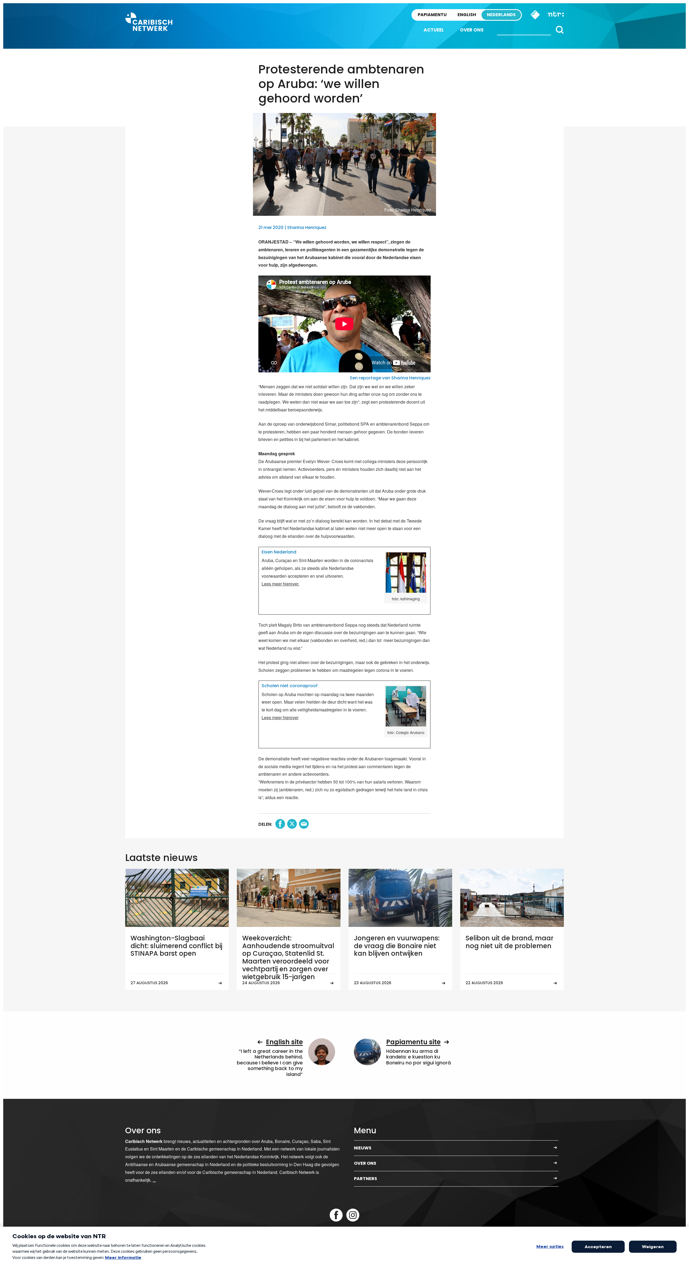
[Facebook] (336, 1215)
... (154, 1180)
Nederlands (501, 15)
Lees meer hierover (280, 717)
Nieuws (362, 1148)
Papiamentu (432, 15)
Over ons (472, 30)
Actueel (434, 30)
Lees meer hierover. (280, 584)
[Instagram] (352, 1215)
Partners (365, 1179)
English (467, 15)
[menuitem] (434, 30)
